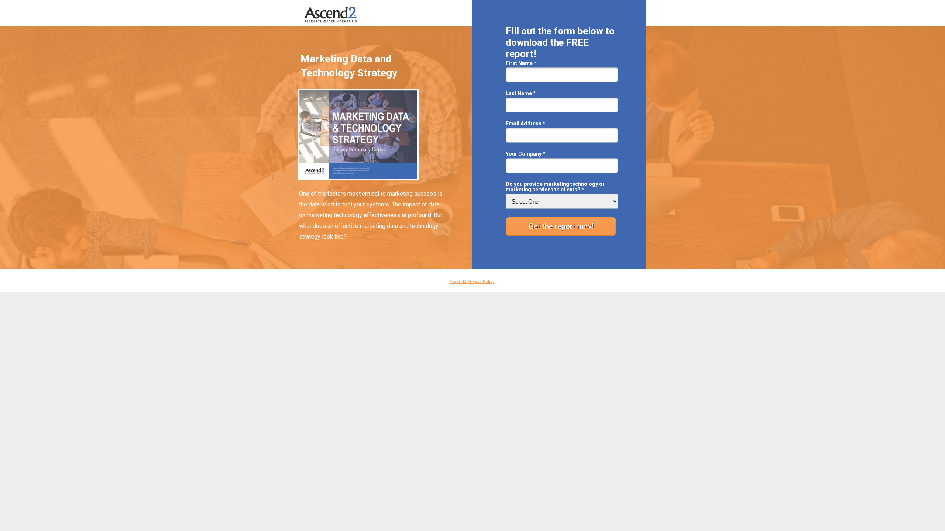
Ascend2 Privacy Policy (472, 281)
